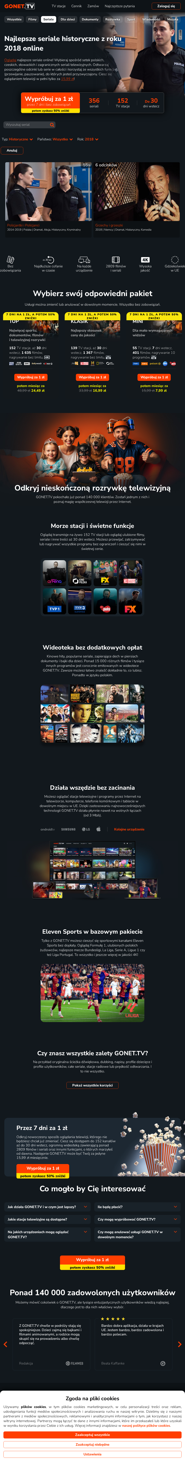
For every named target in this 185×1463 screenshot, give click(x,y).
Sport (131, 19)
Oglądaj (10, 60)
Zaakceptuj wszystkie (92, 1435)
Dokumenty (90, 19)
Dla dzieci (68, 19)
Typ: (15, 139)
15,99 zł (67, 78)
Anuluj (12, 150)
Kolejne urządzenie (129, 829)
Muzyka (172, 19)
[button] (5, 1344)
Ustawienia (92, 1454)
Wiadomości (151, 19)
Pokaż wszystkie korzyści (92, 1085)
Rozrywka (112, 19)
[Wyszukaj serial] (52, 125)
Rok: (85, 139)
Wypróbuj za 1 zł (43, 1168)
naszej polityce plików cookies (146, 1425)
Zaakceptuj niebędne (92, 1444)
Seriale (48, 19)
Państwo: (53, 139)
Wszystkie (14, 19)
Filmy (32, 19)
